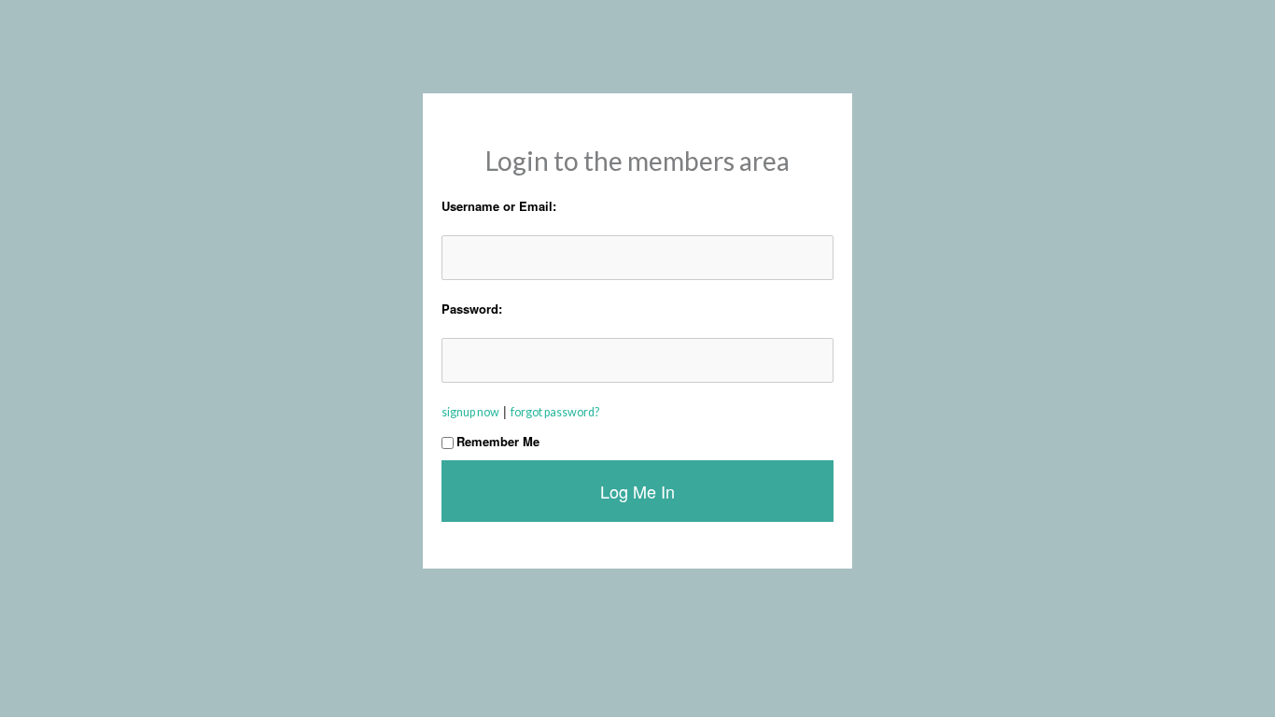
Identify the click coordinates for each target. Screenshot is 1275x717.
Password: (471, 308)
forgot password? (555, 412)
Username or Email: (498, 206)
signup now (470, 412)
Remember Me (497, 441)
